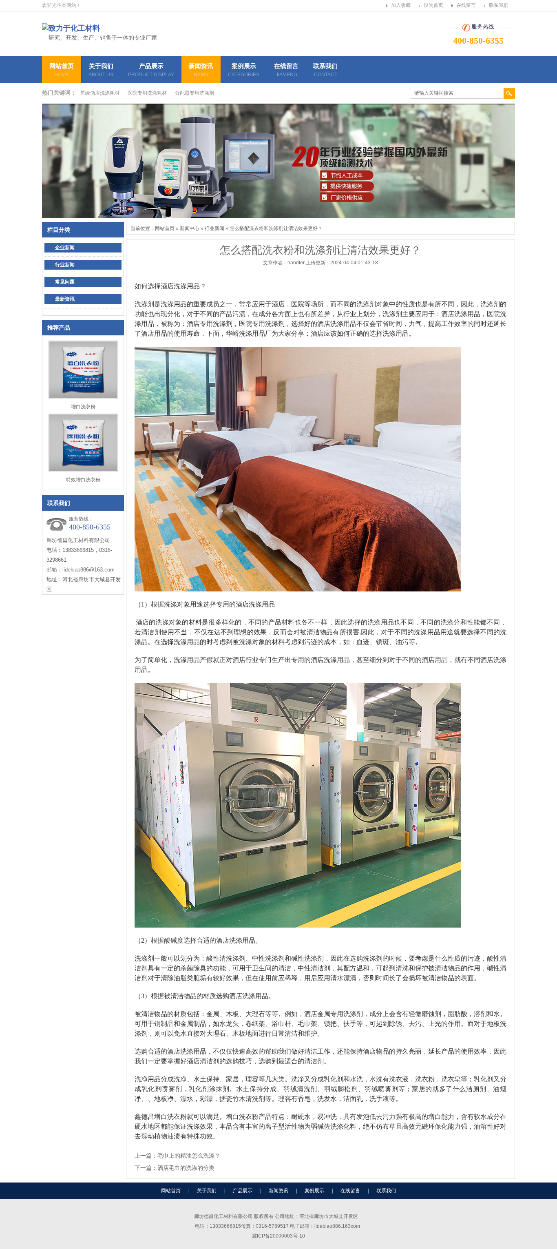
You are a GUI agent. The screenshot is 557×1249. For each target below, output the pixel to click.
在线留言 (466, 5)
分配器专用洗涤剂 (194, 93)
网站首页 (61, 70)
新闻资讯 (201, 70)
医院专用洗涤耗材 (147, 93)
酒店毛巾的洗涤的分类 (185, 1168)
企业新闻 (65, 247)
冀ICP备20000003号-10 (278, 1236)
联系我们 (498, 5)
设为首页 (433, 5)
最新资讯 (65, 299)
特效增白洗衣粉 (83, 480)
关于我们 (100, 70)
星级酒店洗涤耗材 (99, 93)
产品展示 (151, 70)
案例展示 (243, 70)
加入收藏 (401, 5)
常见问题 (65, 282)
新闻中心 (189, 228)
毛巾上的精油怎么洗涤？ (188, 1155)
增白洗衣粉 (83, 407)
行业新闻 (65, 265)
